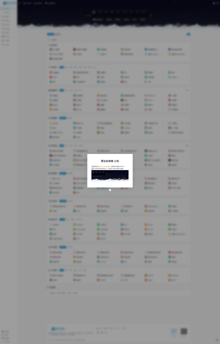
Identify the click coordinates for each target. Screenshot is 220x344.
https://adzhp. (104, 166)
